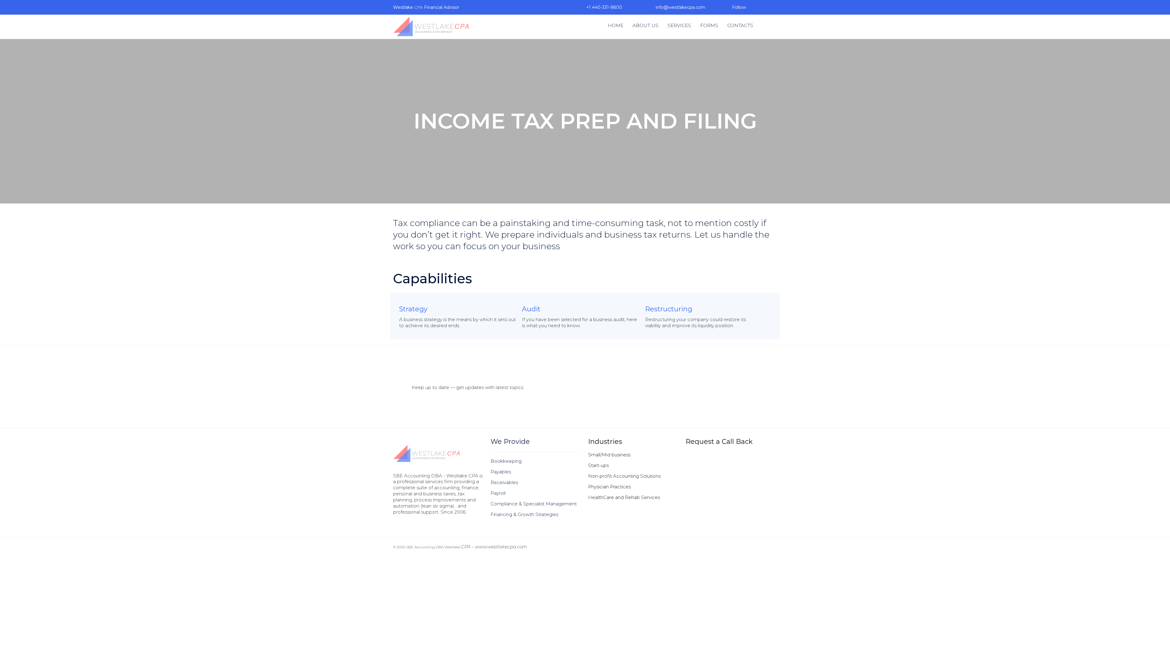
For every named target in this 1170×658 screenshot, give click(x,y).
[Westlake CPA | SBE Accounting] (431, 26)
